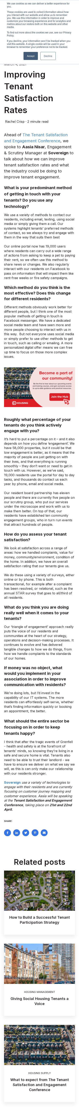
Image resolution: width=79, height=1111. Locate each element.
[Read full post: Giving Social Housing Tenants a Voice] (39, 964)
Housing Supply (39, 1073)
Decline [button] (48, 56)
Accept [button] (30, 56)
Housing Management (39, 992)
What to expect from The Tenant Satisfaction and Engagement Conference (39, 1085)
